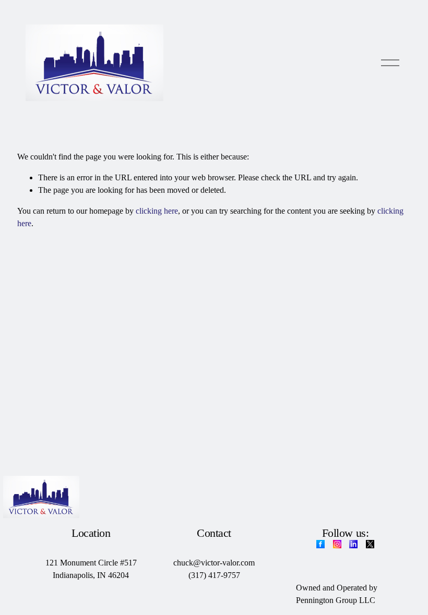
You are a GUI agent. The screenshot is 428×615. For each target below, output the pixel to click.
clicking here (157, 210)
